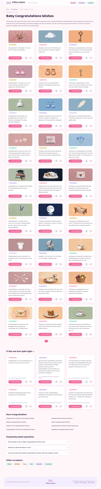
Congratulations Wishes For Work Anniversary (64, 426)
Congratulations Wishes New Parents (80, 378)
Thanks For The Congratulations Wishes (18, 426)
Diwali (9, 464)
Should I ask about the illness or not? (19, 447)
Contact (76, 482)
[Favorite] (30, 57)
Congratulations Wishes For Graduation (80, 402)
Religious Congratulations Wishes (16, 422)
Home (7, 9)
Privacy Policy (83, 482)
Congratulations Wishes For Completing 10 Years (20, 429)
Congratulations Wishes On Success (62, 418)
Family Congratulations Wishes (60, 422)
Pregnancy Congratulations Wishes (19, 402)
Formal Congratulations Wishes (18, 378)
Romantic (39, 464)
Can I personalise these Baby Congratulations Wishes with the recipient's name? (33, 453)
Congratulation (14, 9)
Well (31, 464)
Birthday (17, 464)
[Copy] (26, 57)
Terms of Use (91, 482)
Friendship (48, 464)
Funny (25, 464)
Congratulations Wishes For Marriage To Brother (20, 418)
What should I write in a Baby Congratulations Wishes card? (26, 442)
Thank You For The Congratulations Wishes (51, 402)
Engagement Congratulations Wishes (62, 429)
